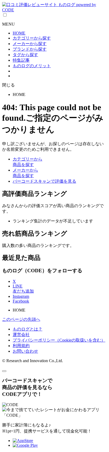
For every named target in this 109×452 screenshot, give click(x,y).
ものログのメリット (32, 66)
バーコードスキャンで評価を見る (44, 181)
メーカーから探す (30, 43)
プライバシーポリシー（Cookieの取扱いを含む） (59, 340)
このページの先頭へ (21, 319)
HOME (19, 33)
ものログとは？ (27, 329)
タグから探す (25, 54)
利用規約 (21, 345)
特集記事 (21, 60)
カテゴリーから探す (32, 38)
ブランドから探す (30, 49)
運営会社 (21, 334)
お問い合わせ (25, 351)
